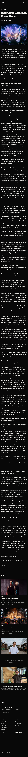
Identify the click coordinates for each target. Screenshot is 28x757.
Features (3, 725)
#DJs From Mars (5, 565)
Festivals (4, 721)
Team (16, 721)
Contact (17, 725)
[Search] (20, 2)
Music (2, 723)
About (17, 719)
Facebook (18, 738)
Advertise (18, 723)
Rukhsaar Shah (7, 20)
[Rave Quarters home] (3, 2)
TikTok (17, 736)
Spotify (17, 742)
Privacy (3, 736)
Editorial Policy (5, 734)
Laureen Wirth (4, 604)
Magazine (4, 729)
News (2, 719)
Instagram (18, 734)
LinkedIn (17, 740)
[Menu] (23, 2)
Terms (3, 738)
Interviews (4, 9)
